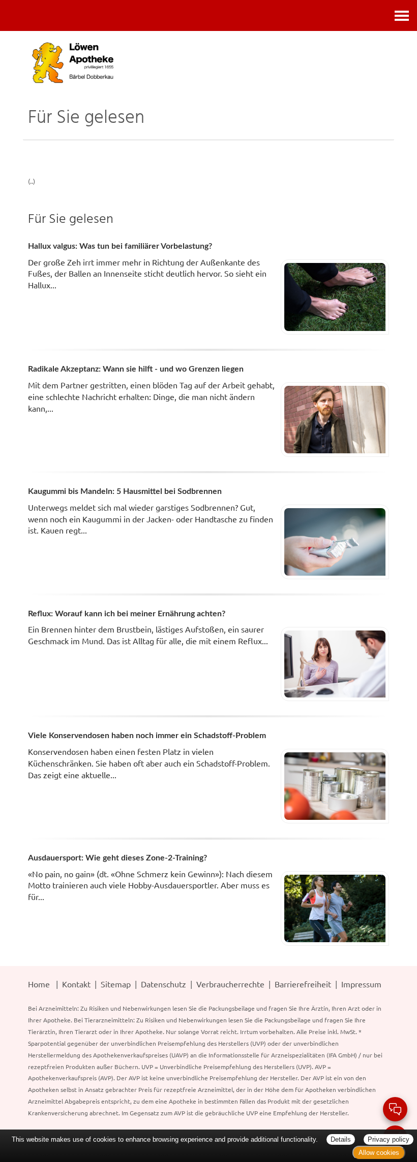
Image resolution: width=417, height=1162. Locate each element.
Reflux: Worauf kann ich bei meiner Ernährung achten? (126, 614)
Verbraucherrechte (230, 984)
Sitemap (116, 984)
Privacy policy (388, 1139)
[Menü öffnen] (401, 15)
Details (341, 1139)
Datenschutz (163, 984)
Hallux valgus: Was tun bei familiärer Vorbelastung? (120, 246)
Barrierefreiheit (303, 984)
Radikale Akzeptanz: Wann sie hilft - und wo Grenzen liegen (136, 369)
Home (39, 984)
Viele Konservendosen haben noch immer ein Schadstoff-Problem (147, 736)
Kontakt (76, 984)
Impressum (361, 984)
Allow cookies (379, 1152)
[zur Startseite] (208, 62)
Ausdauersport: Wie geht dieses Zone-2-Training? (117, 858)
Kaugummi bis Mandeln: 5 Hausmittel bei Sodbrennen (125, 491)
